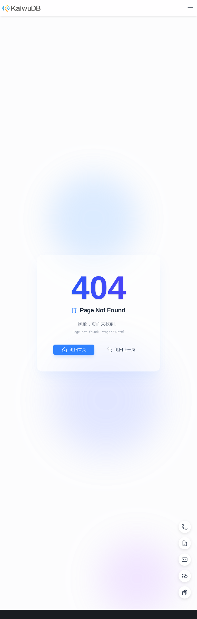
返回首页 (78, 349)
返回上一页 (125, 349)
